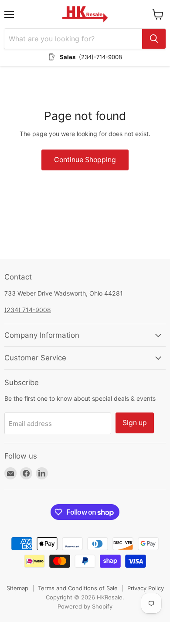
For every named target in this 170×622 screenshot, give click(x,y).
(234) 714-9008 (27, 309)
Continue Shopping (85, 160)
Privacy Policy (145, 588)
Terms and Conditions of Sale (78, 588)
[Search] (154, 39)
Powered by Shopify (85, 606)
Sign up (134, 423)
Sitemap (17, 588)
